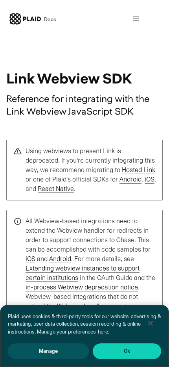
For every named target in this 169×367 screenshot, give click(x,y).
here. (103, 332)
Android (130, 179)
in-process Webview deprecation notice (82, 287)
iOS (149, 179)
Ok (127, 351)
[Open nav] (136, 19)
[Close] (150, 323)
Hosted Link (138, 170)
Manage (48, 351)
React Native (56, 189)
